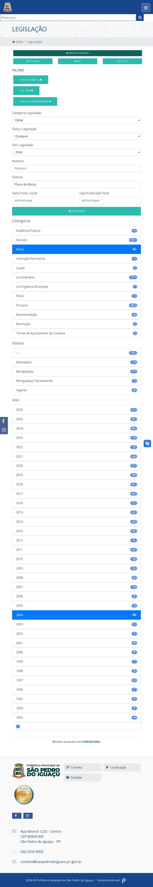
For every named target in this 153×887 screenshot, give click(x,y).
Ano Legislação (22, 145)
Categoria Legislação (26, 113)
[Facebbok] (16, 816)
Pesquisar (78, 211)
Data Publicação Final (94, 193)
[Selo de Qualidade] (23, 792)
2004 (25, 90)
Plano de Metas (34, 101)
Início (19, 42)
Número (18, 161)
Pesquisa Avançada (78, 53)
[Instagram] (4, 430)
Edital (30, 79)
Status (123, 61)
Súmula (17, 177)
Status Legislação (24, 129)
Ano (78, 61)
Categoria (33, 61)
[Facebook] (4, 421)
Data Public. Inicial (24, 193)
